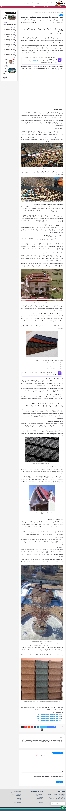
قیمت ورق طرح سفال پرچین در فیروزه (9, 25)
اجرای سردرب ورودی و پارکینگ (16, 792)
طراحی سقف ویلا (40, 801)
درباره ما (24, 3)
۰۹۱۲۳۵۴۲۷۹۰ (35, 61)
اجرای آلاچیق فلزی (52, 6)
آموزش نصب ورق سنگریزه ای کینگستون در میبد (9, 55)
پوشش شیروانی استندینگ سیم (5, 18)
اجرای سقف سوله (45, 6)
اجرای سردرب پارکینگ (36, 6)
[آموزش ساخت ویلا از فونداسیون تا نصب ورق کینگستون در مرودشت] (42, 155)
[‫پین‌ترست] (32, 727)
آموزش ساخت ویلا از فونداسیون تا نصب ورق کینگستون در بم (49, 720)
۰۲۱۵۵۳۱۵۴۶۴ (46, 59)
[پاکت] (25, 727)
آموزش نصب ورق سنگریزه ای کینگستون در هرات (9, 30)
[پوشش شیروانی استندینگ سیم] (12, 17)
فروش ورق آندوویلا (40, 798)
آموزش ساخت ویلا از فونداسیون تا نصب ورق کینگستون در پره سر (49, 716)
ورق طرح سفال (18, 799)
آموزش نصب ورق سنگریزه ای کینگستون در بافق (9, 45)
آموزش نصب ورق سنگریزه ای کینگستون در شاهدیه (9, 40)
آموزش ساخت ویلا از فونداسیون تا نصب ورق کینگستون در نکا (49, 714)
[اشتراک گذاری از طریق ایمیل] (22, 727)
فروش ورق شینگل (40, 797)
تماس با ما (19, 3)
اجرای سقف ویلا (18, 800)
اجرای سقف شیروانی (17, 795)
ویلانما (51, 3)
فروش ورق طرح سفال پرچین (38, 799)
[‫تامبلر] (35, 727)
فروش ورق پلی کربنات (39, 795)
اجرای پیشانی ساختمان (60, 6)
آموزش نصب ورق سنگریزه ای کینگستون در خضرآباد (9, 50)
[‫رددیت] (29, 727)
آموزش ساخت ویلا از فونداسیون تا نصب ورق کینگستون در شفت (49, 718)
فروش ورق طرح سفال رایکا (16, 794)
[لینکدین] (38, 727)
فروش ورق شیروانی (17, 802)
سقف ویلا (34, 3)
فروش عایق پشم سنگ (39, 804)
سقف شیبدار (46, 3)
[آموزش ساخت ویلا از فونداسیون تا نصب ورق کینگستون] (12, 70)
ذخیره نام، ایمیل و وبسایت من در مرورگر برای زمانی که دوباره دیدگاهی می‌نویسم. (48, 776)
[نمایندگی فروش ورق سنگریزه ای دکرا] (12, 62)
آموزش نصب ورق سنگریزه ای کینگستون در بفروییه (9, 35)
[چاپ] (42, 730)
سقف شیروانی (40, 3)
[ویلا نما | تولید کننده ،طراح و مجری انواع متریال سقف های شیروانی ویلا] (59, 3)
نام (62, 771)
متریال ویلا (28, 3)
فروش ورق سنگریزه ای (39, 794)
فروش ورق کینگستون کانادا (16, 796)
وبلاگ (59, 12)
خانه (61, 12)
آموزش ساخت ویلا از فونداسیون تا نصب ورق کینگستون (5, 73)
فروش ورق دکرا (18, 798)
